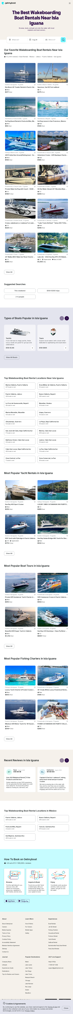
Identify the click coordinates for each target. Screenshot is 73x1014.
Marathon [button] (28, 993)
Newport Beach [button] (29, 977)
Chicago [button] (27, 980)
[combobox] (17, 39)
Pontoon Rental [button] (52, 936)
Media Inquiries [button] (6, 930)
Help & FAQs (52, 961)
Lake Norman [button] (29, 983)
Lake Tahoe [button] (28, 968)
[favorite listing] (35, 84)
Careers (4, 927)
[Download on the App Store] (10, 901)
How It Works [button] (29, 923)
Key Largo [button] (28, 986)
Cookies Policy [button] (6, 939)
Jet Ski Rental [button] (52, 927)
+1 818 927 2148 (53, 965)
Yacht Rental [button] (52, 939)
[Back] (62, 318)
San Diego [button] (28, 971)
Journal (4, 957)
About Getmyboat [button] (7, 923)
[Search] (63, 39)
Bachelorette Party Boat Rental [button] (57, 945)
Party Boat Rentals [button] (53, 948)
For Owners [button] (28, 927)
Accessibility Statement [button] (9, 942)
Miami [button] (27, 961)
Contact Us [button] (5, 952)
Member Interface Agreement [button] (10, 945)
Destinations (5, 971)
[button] (23, 57)
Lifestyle (4, 965)
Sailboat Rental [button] (52, 942)
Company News (6, 961)
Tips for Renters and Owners (10, 974)
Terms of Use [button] (52, 1007)
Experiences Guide (7, 968)
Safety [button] (27, 933)
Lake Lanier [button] (28, 965)
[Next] (67, 318)
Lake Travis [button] (28, 974)
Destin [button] (27, 990)
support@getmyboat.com (55, 968)
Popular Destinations (32, 957)
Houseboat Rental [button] (53, 933)
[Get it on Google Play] (24, 901)
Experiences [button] (52, 919)
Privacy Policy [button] (30, 1011)
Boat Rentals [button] (52, 923)
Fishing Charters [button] (53, 930)
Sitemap (4, 948)
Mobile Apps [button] (29, 930)
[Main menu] (69, 3)
